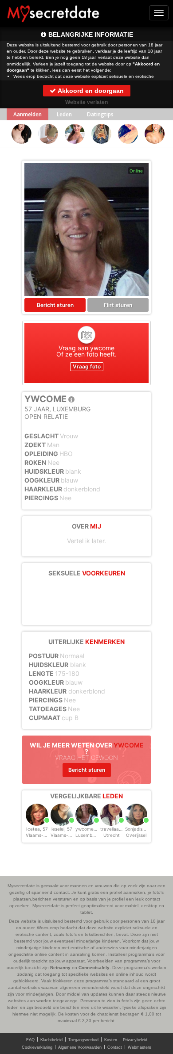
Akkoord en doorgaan (90, 90)
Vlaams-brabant (43, 835)
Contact (114, 1047)
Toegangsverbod (83, 1040)
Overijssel (136, 835)
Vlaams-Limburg (68, 835)
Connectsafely (94, 967)
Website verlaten (86, 102)
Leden (64, 114)
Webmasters (139, 1047)
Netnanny (60, 967)
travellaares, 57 (117, 829)
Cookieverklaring (37, 1047)
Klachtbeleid (51, 1040)
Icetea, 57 (37, 829)
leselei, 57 (61, 829)
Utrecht (111, 835)
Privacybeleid (135, 1040)
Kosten (110, 1040)
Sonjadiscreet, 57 (143, 829)
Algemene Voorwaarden (80, 1047)
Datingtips (100, 114)
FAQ (30, 1040)
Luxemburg (87, 835)
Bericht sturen (55, 305)
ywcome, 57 (88, 829)
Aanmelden (27, 114)
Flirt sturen (118, 305)
